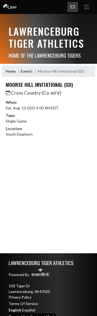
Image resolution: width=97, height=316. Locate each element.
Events (27, 71)
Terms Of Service (23, 303)
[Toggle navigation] (86, 7)
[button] (72, 7)
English (15, 310)
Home (11, 71)
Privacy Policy (20, 297)
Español (28, 310)
